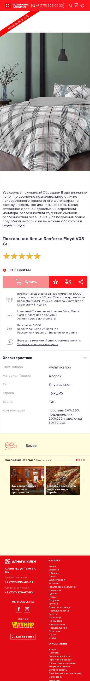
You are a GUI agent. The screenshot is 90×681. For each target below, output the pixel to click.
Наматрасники (57, 624)
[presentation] (12, 92)
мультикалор (60, 367)
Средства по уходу (59, 607)
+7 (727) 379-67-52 (19, 592)
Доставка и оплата (59, 656)
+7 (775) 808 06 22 (49, 5)
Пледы (53, 596)
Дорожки (54, 569)
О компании (55, 676)
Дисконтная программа (62, 663)
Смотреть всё (43, 460)
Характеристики (17, 358)
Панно (52, 576)
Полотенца (55, 617)
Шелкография (57, 579)
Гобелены (54, 573)
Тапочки (53, 603)
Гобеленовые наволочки (62, 586)
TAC (52, 402)
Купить (31, 282)
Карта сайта (25, 637)
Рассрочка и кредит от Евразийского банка (47, 332)
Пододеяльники (58, 627)
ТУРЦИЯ (56, 393)
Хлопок (55, 376)
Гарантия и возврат (60, 659)
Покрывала (55, 621)
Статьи (53, 638)
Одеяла (53, 593)
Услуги (53, 649)
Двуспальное (60, 384)
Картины (54, 583)
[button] (77, 460)
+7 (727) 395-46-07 (19, 582)
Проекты (54, 652)
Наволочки (55, 590)
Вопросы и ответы (59, 666)
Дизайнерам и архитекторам (65, 673)
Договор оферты (58, 669)
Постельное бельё (59, 610)
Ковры (52, 566)
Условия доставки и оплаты (36, 318)
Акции (52, 634)
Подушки (54, 600)
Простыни (54, 631)
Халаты (53, 614)
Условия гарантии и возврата (37, 344)
